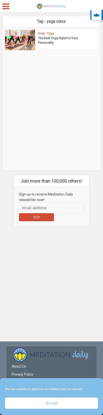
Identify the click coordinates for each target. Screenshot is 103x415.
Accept (51, 403)
